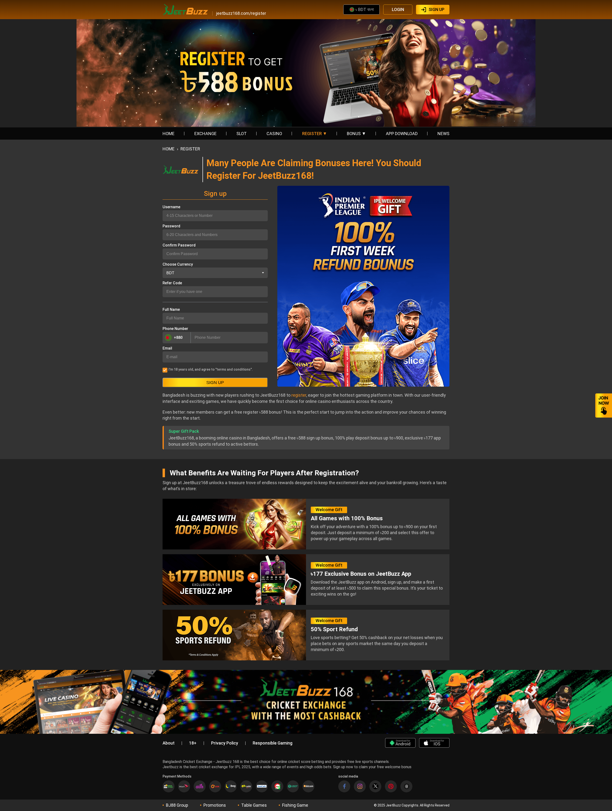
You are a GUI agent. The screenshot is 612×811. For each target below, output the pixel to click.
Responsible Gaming (272, 743)
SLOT (241, 133)
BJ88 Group (177, 805)
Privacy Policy (224, 743)
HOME (169, 133)
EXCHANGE (205, 133)
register (298, 395)
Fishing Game (295, 805)
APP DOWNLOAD (402, 133)
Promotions (214, 805)
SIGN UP (436, 9)
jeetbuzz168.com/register (241, 13)
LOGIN (398, 9)
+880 (178, 337)
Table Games (254, 805)
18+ (193, 743)
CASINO (274, 133)
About (169, 743)
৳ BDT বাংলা (364, 9)
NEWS (443, 133)
